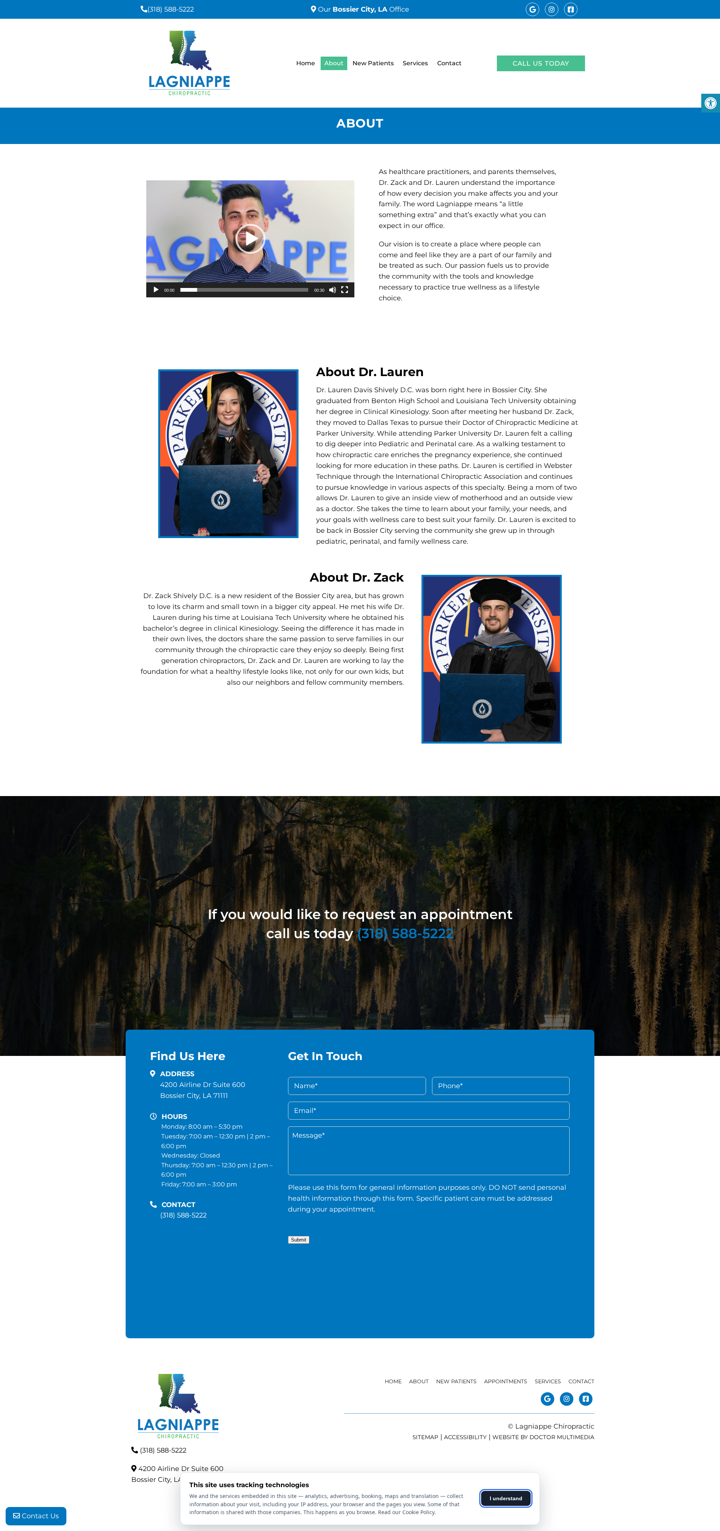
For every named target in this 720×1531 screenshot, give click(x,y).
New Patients (373, 63)
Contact (449, 63)
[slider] (244, 290)
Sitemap (425, 1437)
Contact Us (39, 1516)
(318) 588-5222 (170, 9)
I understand (506, 1498)
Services (415, 63)
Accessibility (465, 1437)
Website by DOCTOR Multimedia (543, 1437)
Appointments (505, 1381)
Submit (298, 1240)
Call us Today (541, 63)
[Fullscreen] (344, 290)
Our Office (362, 9)
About (334, 63)
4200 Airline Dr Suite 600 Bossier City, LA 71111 (202, 1090)
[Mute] (332, 290)
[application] (250, 238)
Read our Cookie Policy (406, 1512)
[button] (251, 239)
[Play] (156, 290)
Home (305, 63)
